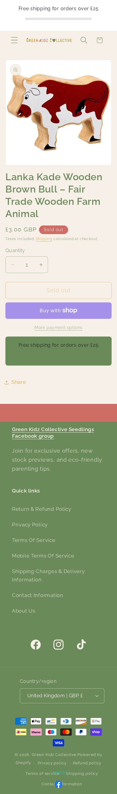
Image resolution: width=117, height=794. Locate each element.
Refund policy (87, 763)
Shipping (44, 239)
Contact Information (37, 595)
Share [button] (18, 382)
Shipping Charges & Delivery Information (48, 575)
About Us (23, 611)
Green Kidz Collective (54, 754)
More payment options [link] (58, 327)
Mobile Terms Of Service (43, 556)
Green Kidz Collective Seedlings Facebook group (53, 432)
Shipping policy (82, 773)
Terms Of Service (34, 540)
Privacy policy (52, 763)
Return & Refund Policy (41, 509)
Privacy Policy (30, 525)
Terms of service (42, 773)
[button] (14, 40)
